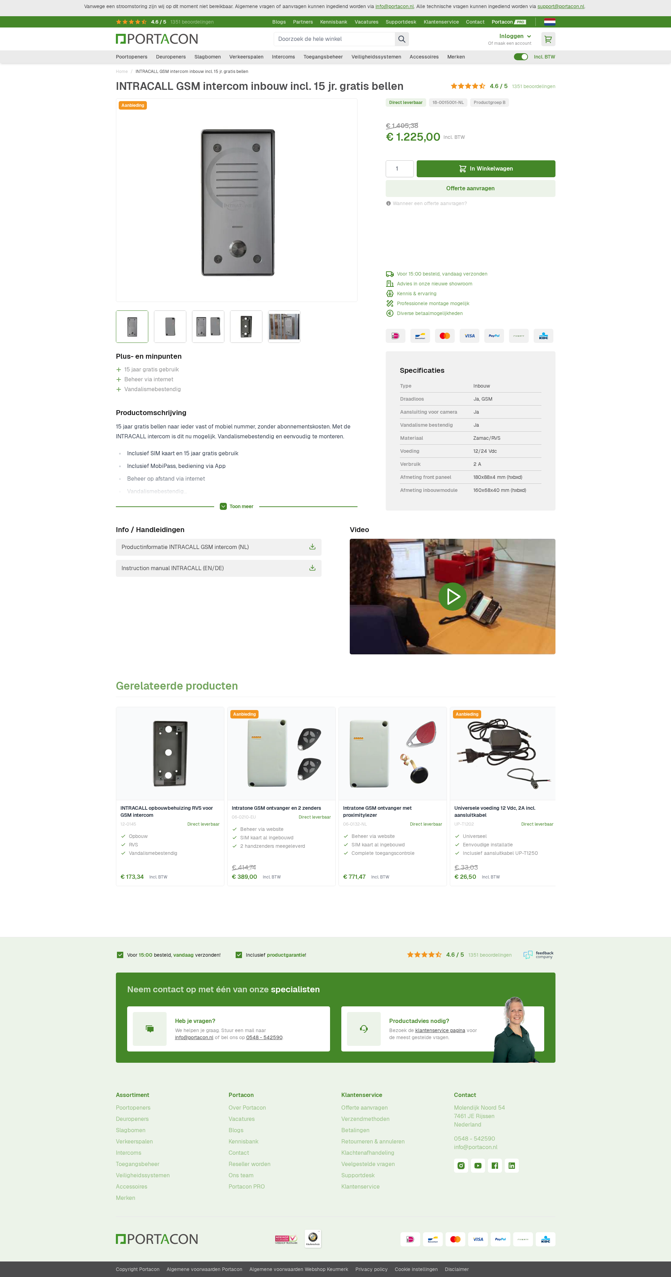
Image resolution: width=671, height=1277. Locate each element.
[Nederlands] (549, 22)
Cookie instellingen (416, 1269)
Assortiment (132, 1095)
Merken (456, 57)
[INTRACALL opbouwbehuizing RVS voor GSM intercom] (170, 753)
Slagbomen (207, 57)
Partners (303, 22)
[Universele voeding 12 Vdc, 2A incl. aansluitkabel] (504, 753)
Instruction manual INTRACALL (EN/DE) (173, 568)
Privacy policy (371, 1269)
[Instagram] (461, 1166)
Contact (475, 22)
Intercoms (283, 57)
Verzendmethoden (365, 1119)
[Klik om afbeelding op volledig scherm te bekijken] (237, 200)
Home (122, 71)
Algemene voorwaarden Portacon (204, 1269)
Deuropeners (171, 57)
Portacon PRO (247, 1186)
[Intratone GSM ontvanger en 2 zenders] (281, 753)
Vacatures (367, 22)
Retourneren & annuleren (373, 1141)
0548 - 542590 (264, 1037)
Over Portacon (247, 1107)
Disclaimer (457, 1269)
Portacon (241, 1095)
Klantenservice (441, 22)
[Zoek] (402, 39)
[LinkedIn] (512, 1166)
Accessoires (424, 57)
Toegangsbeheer (323, 57)
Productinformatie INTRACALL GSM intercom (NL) (185, 547)
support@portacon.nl (561, 6)
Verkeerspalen (246, 57)
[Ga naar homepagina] (157, 39)
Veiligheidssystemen (376, 57)
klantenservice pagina (440, 1030)
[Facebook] (495, 1166)
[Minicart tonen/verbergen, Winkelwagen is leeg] (548, 39)
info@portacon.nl (394, 6)
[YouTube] (478, 1166)
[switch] (521, 56)
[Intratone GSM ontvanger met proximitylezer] (393, 753)
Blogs (279, 22)
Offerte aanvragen (364, 1107)
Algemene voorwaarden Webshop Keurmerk (298, 1269)
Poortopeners (132, 57)
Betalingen (355, 1130)
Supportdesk (401, 22)
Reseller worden (250, 1164)
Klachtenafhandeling (367, 1152)
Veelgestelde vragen (368, 1164)
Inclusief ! (276, 955)
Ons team (241, 1175)
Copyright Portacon (138, 1269)
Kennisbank (334, 22)
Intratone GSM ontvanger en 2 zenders (276, 808)
